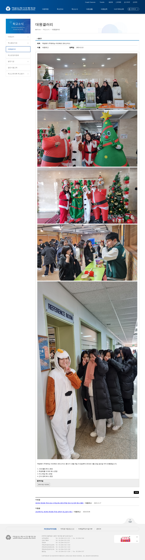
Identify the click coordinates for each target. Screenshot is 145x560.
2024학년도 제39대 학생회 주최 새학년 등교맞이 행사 (53, 512)
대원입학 (104, 9)
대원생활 (89, 9)
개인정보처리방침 (50, 529)
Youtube (102, 2)
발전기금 (11, 61)
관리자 (98, 529)
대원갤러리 (12, 49)
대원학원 (45, 9)
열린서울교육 (12, 67)
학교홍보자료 (12, 43)
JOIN (135, 2)
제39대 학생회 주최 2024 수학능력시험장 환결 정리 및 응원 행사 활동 (59, 503)
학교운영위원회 (13, 55)
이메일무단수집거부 (85, 529)
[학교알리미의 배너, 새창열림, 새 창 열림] (125, 539)
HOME (119, 2)
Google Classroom (90, 2)
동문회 (111, 2)
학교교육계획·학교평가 (16, 74)
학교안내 (60, 9)
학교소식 (75, 9)
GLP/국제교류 (119, 9)
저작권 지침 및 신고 (67, 529)
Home (39, 29)
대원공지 (11, 37)
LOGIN (128, 2)
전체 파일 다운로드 (43, 484)
